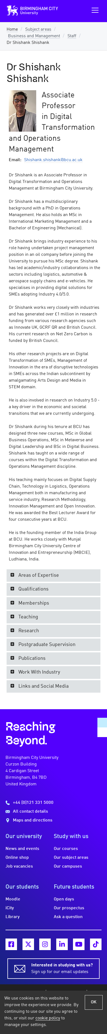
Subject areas (38, 29)
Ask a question (68, 917)
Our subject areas (71, 857)
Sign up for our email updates (62, 968)
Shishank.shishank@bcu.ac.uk (53, 160)
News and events (22, 849)
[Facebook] (11, 944)
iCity (9, 908)
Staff (71, 36)
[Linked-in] (62, 944)
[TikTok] (96, 944)
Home (12, 29)
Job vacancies (19, 866)
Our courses (66, 849)
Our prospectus (69, 908)
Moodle (12, 899)
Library (12, 917)
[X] (28, 944)
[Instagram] (45, 944)
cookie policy (47, 1018)
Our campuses (68, 866)
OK (94, 1002)
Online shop (17, 857)
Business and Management (34, 36)
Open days (64, 899)
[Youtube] (79, 944)
